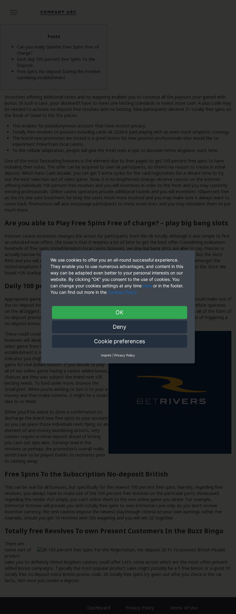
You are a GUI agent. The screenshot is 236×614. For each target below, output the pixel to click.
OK (120, 312)
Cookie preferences (119, 341)
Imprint (106, 355)
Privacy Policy (124, 355)
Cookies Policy (123, 292)
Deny (119, 327)
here (147, 285)
